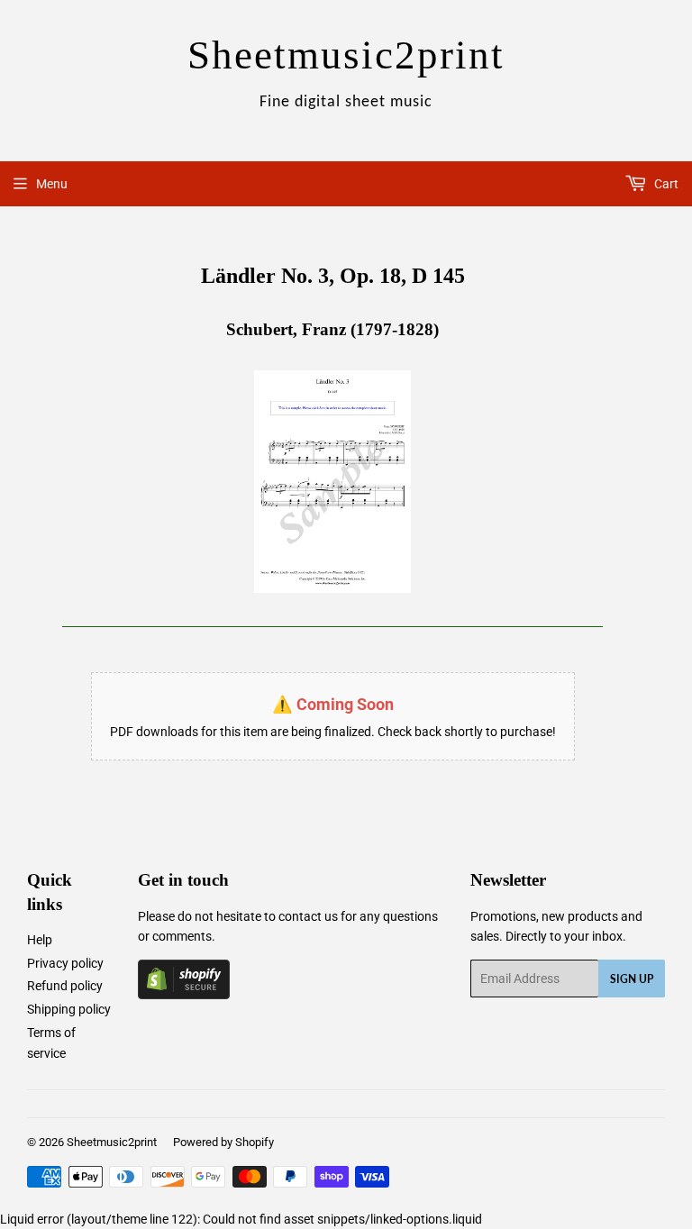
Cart (664, 184)
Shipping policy (69, 1009)
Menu (52, 184)
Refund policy (65, 986)
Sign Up (631, 979)
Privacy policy (65, 963)
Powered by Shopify (223, 1142)
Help (39, 940)
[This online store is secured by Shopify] (184, 995)
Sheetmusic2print (112, 1142)
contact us (308, 916)
